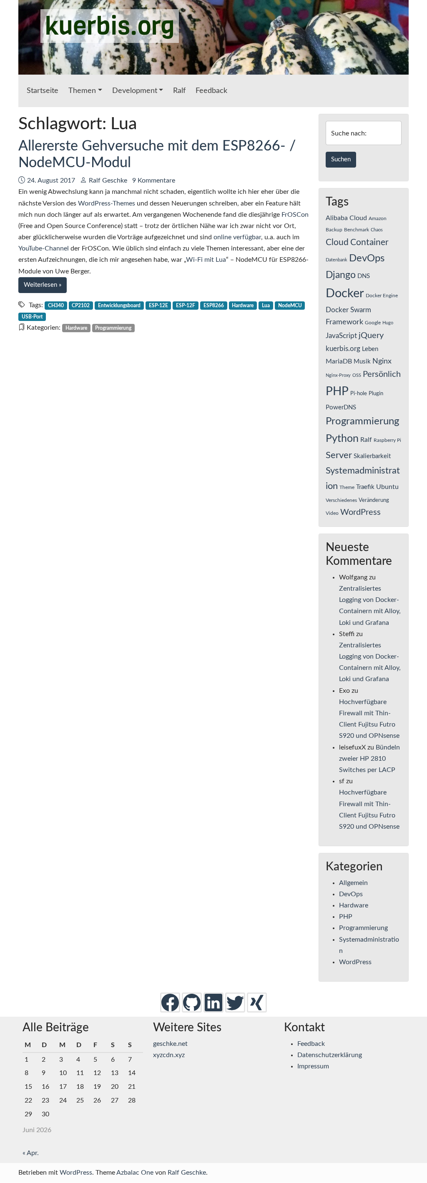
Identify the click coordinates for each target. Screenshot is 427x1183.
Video (332, 513)
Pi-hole (358, 393)
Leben (370, 349)
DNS (363, 276)
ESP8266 (213, 305)
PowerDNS (341, 407)
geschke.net (170, 1043)
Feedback (211, 91)
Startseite (42, 91)
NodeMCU (290, 305)
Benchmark (356, 229)
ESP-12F (185, 305)
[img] (170, 1002)
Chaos (377, 230)
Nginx (382, 361)
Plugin (376, 393)
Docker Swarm (348, 310)
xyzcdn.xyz (169, 1055)
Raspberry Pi (387, 440)
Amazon (378, 218)
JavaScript (341, 336)
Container (369, 242)
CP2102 (81, 305)
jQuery (371, 335)
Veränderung (374, 500)
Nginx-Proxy (338, 375)
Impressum (313, 1066)
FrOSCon (295, 214)
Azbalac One (134, 1172)
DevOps (366, 258)
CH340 (56, 305)
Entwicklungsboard (119, 305)
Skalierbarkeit (372, 456)
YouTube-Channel (43, 248)
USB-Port (32, 316)
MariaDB (339, 361)
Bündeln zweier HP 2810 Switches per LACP (369, 758)
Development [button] (134, 91)
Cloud (337, 242)
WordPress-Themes (106, 203)
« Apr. (31, 1153)
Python (342, 439)
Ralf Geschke (107, 180)
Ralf (179, 91)
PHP (337, 391)
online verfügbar (237, 237)
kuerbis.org (110, 26)
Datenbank (336, 260)
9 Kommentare (153, 180)
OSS (356, 375)
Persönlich (382, 374)
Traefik (365, 487)
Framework (344, 322)
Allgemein (353, 883)
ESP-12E (158, 305)
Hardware (243, 305)
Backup (334, 229)
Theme (346, 487)
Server (339, 455)
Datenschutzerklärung (329, 1055)
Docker (345, 293)
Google (373, 322)
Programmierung (113, 328)
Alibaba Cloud (346, 218)
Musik (362, 361)
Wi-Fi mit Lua (206, 259)
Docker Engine (382, 295)
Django (341, 275)
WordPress (360, 512)
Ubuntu (387, 487)
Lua (266, 305)
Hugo (387, 323)
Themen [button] (82, 91)
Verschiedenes (341, 500)
